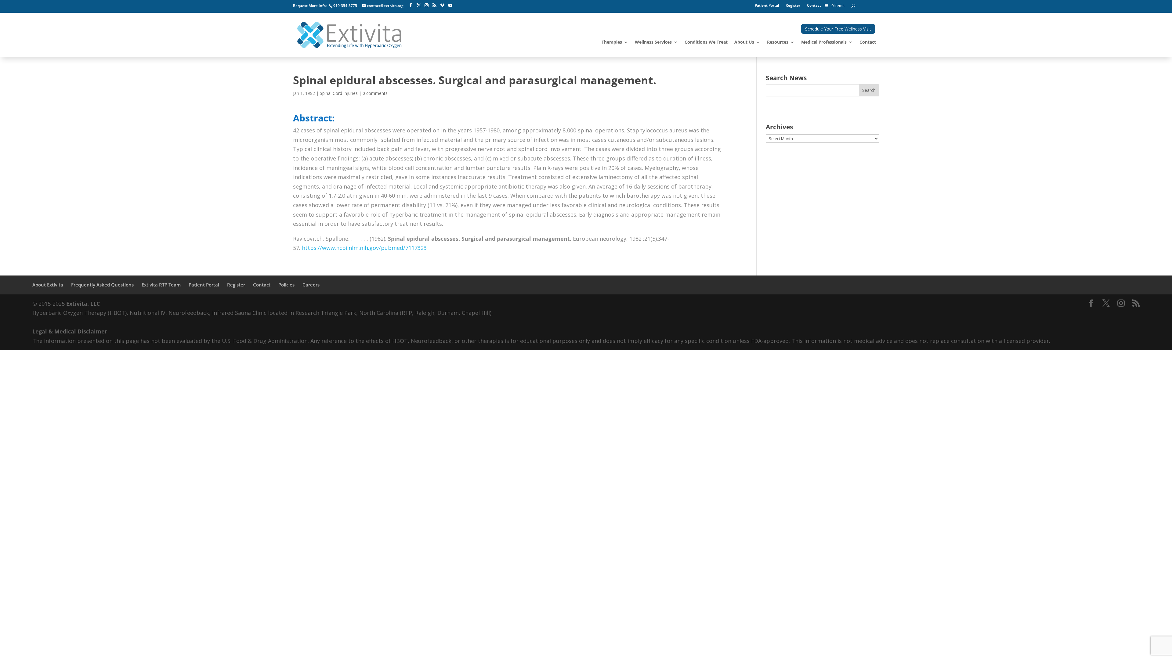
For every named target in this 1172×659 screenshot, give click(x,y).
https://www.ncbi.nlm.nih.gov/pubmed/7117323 (364, 247)
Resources (777, 42)
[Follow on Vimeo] (442, 5)
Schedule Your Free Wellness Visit (838, 29)
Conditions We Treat (706, 42)
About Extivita (47, 285)
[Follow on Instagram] (426, 5)
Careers (311, 285)
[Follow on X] (418, 5)
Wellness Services (653, 42)
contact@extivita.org (385, 5)
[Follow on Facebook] (410, 5)
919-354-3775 (345, 5)
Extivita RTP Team (161, 285)
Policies (286, 285)
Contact (814, 5)
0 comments (375, 93)
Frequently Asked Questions (102, 285)
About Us (744, 42)
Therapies (612, 42)
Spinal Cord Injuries (339, 93)
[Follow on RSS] (434, 5)
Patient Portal (767, 5)
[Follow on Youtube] (450, 5)
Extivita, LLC (83, 303)
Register (793, 5)
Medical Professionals (824, 42)
